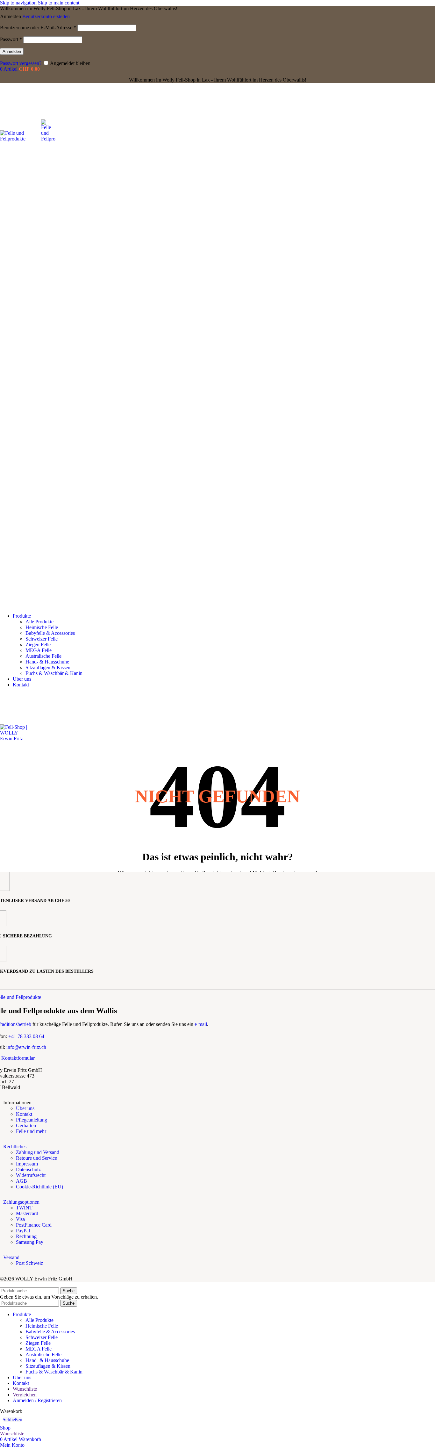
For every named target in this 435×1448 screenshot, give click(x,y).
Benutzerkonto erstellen (46, 16)
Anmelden (12, 51)
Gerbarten (26, 1125)
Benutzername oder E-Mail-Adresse (38, 27)
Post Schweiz (29, 1263)
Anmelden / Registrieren (37, 1400)
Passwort (11, 39)
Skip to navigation (19, 2)
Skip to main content (58, 2)
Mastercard (27, 1213)
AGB (21, 1181)
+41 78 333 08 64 (26, 1036)
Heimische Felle (41, 627)
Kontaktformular (18, 1058)
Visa (20, 1219)
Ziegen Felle (38, 644)
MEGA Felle (38, 650)
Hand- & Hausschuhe (47, 661)
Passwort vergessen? (20, 63)
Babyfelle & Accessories (50, 633)
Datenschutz (28, 1169)
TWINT (24, 1207)
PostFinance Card (34, 1225)
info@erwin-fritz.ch (26, 1047)
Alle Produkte (39, 621)
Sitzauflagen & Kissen (47, 667)
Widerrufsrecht (31, 1175)
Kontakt (24, 1114)
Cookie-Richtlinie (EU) (39, 1186)
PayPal (23, 1230)
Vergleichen (25, 1394)
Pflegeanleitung (31, 1119)
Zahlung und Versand (37, 1152)
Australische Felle (43, 656)
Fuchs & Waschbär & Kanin (53, 673)
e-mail (201, 1024)
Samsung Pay (29, 1242)
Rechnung (26, 1236)
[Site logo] (20, 138)
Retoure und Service (36, 1158)
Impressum (27, 1163)
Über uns (25, 1108)
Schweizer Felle (41, 639)
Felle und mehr (31, 1131)
